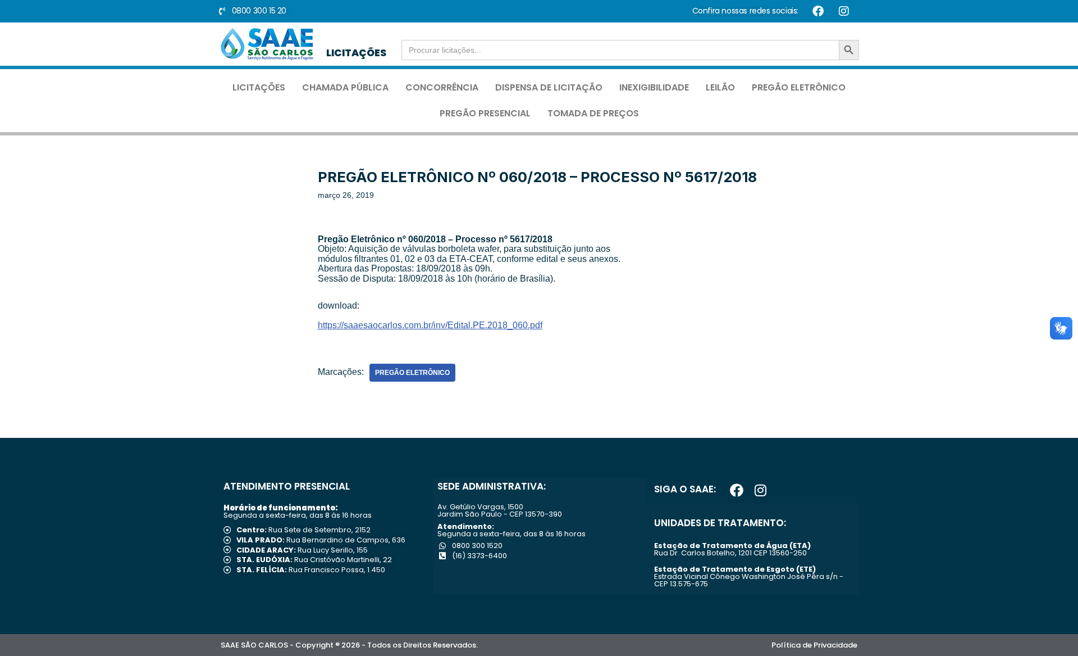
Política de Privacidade (814, 645)
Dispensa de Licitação (548, 87)
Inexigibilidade (654, 87)
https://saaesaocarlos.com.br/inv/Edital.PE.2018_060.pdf (430, 325)
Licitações (258, 87)
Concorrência (441, 87)
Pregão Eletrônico (799, 87)
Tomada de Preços (593, 113)
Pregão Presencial (485, 113)
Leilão (720, 87)
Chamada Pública (345, 87)
